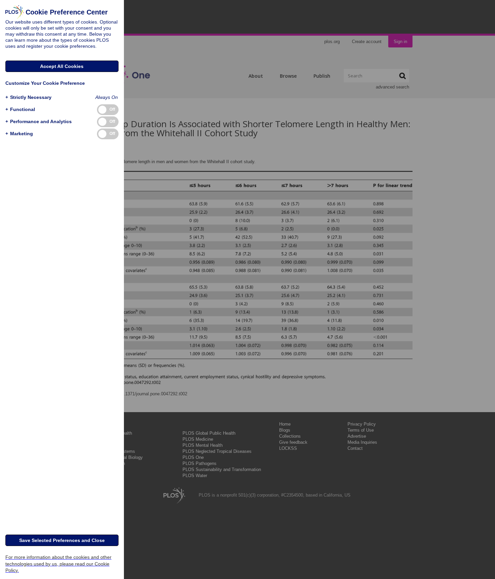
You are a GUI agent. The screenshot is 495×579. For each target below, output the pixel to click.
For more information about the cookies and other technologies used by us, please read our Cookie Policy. (58, 563)
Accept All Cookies (62, 66)
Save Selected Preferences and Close (62, 540)
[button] (28, 97)
